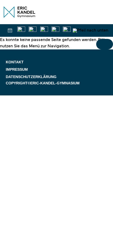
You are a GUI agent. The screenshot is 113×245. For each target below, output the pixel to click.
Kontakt (15, 62)
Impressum (17, 69)
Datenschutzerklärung (31, 77)
